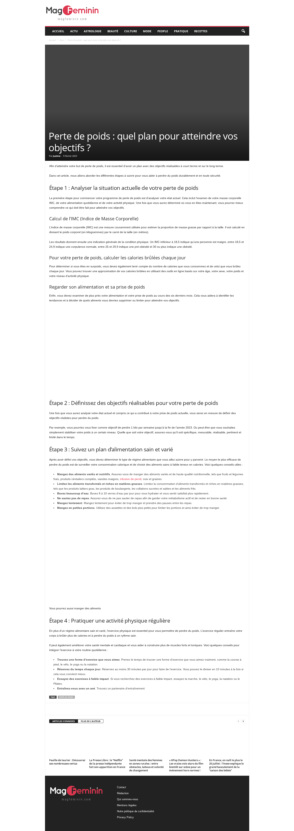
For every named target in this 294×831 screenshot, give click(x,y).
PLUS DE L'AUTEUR (90, 721)
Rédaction (123, 793)
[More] (144, 709)
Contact (121, 787)
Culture (130, 31)
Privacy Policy (125, 817)
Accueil (58, 31)
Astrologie (92, 31)
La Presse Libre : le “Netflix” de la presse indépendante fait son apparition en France (107, 763)
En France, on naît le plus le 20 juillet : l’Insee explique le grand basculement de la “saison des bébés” (226, 765)
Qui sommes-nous (127, 799)
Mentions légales (127, 805)
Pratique (181, 31)
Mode (147, 31)
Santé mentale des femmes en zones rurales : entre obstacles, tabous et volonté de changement (146, 765)
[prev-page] (238, 721)
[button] (243, 31)
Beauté (112, 31)
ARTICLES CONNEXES (63, 721)
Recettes (200, 31)
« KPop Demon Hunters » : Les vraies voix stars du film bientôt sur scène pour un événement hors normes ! (186, 765)
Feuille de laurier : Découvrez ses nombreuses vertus (67, 761)
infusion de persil (130, 479)
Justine (57, 155)
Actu (74, 31)
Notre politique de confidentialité (135, 811)
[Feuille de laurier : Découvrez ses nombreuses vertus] (67, 742)
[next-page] (243, 721)
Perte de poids (66, 697)
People (162, 31)
